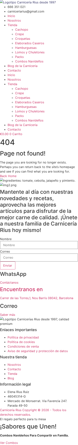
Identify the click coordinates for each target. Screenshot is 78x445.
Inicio (11, 16)
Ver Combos (9, 443)
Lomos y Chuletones (29, 52)
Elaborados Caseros (29, 43)
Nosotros (14, 20)
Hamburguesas (26, 48)
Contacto (14, 70)
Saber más (7, 315)
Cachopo (21, 29)
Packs (19, 57)
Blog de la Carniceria (22, 66)
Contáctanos (9, 282)
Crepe (19, 34)
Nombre (6, 238)
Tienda (12, 25)
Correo (5, 251)
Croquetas (22, 38)
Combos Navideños (29, 61)
